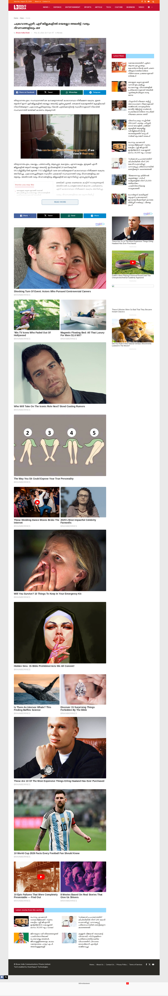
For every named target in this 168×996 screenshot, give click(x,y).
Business (131, 7)
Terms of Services (135, 965)
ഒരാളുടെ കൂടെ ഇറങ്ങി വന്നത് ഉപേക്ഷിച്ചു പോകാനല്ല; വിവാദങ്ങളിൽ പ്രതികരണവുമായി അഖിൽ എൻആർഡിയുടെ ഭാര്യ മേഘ (33, 194)
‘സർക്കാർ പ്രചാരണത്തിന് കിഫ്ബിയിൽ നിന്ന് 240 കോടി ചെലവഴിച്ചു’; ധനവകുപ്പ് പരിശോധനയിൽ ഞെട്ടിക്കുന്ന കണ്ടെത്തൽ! (92, 922)
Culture (119, 7)
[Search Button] (153, 2)
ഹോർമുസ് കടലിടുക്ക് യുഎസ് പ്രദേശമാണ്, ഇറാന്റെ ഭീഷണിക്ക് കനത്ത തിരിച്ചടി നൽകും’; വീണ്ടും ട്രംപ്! (140, 200)
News (45, 7)
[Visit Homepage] (20, 7)
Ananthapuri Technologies (37, 967)
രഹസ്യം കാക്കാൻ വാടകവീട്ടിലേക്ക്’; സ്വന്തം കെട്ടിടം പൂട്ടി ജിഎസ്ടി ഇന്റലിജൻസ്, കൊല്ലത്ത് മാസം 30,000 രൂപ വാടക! (42, 922)
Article (98, 7)
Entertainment (72, 7)
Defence (57, 7)
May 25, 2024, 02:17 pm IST (44, 33)
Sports (87, 7)
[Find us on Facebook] (146, 964)
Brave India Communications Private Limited (33, 964)
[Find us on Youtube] (153, 964)
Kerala (28, 18)
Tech (108, 7)
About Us (38, 2)
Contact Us (46, 2)
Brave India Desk (23, 33)
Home (16, 18)
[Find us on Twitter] (150, 964)
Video (141, 7)
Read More (60, 202)
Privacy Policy (122, 965)
